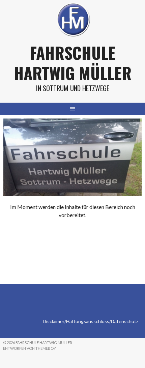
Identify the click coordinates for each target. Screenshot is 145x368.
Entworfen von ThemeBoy (29, 348)
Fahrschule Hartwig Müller (73, 63)
